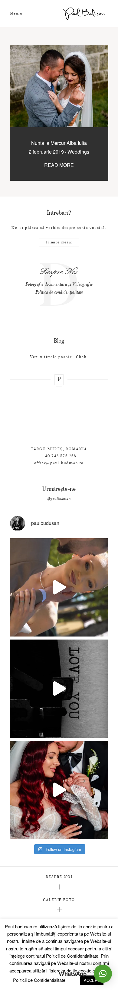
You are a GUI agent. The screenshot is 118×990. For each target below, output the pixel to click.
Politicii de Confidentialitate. (73, 956)
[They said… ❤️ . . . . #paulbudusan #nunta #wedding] (59, 689)
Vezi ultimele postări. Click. (59, 357)
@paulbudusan (59, 499)
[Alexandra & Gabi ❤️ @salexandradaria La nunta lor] (59, 790)
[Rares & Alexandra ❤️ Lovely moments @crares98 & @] (59, 587)
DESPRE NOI (59, 877)
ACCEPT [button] (92, 980)
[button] (103, 974)
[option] (59, 280)
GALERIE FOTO (59, 900)
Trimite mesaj (59, 242)
